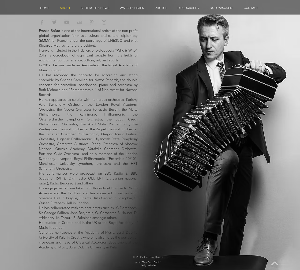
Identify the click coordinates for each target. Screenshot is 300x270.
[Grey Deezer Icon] (79, 22)
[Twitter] (54, 22)
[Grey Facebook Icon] (42, 22)
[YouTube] (67, 22)
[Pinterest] (92, 22)
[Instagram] (104, 22)
